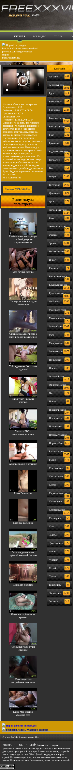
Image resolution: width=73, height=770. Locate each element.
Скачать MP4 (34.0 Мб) (17, 189)
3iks (16, 737)
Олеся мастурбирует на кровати (23, 616)
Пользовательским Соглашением (26, 760)
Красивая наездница (23, 522)
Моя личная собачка (23, 271)
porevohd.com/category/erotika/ (17, 51)
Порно (5, 54)
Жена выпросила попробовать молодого (23, 681)
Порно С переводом (16, 45)
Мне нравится (12, 177)
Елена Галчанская (23, 493)
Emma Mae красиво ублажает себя (23, 713)
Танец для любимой (23, 584)
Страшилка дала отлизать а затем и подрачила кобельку (23, 335)
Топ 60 (58, 36)
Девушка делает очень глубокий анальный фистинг (23, 554)
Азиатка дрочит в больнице (23, 464)
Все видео (39, 36)
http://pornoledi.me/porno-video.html (20, 48)
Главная (19, 36)
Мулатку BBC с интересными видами (23, 433)
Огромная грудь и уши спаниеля (23, 648)
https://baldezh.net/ (11, 57)
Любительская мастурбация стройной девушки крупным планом (23, 239)
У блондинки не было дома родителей (23, 368)
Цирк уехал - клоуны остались (23, 400)
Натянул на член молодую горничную (23, 303)
